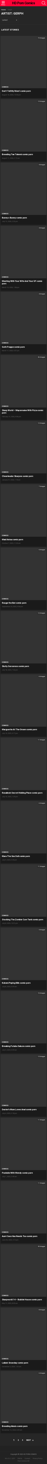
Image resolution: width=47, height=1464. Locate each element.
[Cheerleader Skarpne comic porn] (23, 447)
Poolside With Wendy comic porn (17, 1173)
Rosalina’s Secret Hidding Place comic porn (22, 793)
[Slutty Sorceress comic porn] (23, 637)
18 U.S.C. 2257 (10, 1458)
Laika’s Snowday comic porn (15, 1363)
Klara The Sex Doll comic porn (16, 856)
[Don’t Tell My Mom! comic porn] (23, 62)
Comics (5, 87)
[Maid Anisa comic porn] (23, 510)
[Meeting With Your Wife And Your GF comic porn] (23, 252)
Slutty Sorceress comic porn (15, 666)
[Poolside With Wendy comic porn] (23, 1144)
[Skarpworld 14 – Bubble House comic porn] (23, 1270)
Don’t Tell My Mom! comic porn (16, 91)
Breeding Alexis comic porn (15, 1426)
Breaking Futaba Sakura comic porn (18, 1046)
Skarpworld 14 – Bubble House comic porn (22, 1299)
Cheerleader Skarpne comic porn (17, 476)
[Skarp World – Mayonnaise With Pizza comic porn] (23, 381)
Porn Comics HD (23, 1461)
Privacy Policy (37, 1458)
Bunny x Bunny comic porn (14, 217)
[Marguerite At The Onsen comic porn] (23, 700)
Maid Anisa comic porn (12, 539)
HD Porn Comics (23, 3)
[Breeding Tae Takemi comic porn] (23, 125)
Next (28, 1440)
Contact (27, 1458)
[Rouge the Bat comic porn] (23, 574)
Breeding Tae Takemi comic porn (17, 154)
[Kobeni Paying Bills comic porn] (23, 954)
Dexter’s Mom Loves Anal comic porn (19, 1109)
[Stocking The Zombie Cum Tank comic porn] (23, 890)
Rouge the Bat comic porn (14, 603)
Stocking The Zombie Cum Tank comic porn (22, 919)
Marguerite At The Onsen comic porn (19, 729)
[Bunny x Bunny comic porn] (23, 189)
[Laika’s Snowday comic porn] (23, 1334)
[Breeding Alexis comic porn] (23, 1397)
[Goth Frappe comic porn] (23, 318)
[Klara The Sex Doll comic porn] (23, 827)
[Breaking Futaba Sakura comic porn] (23, 1017)
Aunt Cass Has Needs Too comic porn (19, 1236)
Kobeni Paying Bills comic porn (16, 983)
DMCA (20, 1458)
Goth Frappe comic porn (13, 347)
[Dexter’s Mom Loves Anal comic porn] (23, 1080)
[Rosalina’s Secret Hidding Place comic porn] (23, 764)
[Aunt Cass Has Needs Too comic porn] (23, 1207)
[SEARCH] (44, 3)
